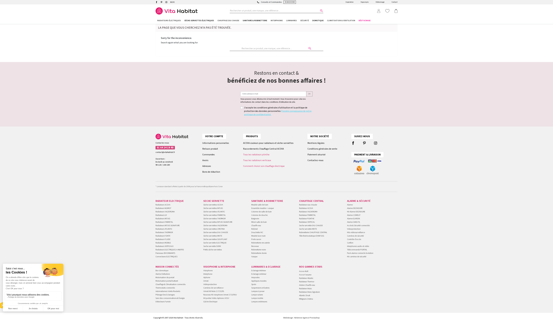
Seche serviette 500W (212, 246)
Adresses (206, 166)
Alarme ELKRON (353, 218)
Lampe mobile (257, 298)
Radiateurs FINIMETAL (164, 222)
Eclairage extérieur (258, 274)
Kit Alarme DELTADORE (356, 211)
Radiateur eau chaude (308, 204)
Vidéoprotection (210, 284)
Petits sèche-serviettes (212, 249)
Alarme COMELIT (353, 215)
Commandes (208, 154)
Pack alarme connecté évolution (360, 253)
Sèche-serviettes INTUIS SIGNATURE (217, 222)
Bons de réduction (211, 171)
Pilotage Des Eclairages (165, 294)
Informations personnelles (215, 143)
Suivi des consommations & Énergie (170, 298)
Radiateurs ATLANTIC (164, 229)
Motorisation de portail (165, 277)
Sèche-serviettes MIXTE (212, 235)
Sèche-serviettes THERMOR (214, 218)
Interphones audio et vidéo (358, 246)
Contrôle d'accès (354, 239)
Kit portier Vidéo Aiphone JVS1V (216, 298)
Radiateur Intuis (305, 288)
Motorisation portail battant (167, 281)
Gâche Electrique (210, 301)
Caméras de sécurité (355, 235)
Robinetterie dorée (259, 253)
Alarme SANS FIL (353, 222)
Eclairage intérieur (258, 270)
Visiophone (208, 270)
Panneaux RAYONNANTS (165, 253)
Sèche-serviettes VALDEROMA (215, 225)
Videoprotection (353, 229)
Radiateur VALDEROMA (308, 211)
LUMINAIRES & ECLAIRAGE (266, 267)
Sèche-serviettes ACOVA (213, 204)
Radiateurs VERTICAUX (165, 246)
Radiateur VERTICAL (307, 222)
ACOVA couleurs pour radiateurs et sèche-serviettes (268, 143)
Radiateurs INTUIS (163, 218)
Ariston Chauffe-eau (307, 285)
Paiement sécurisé (316, 154)
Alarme (350, 204)
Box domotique (162, 270)
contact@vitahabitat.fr (165, 152)
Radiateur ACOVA (306, 208)
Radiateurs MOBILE (163, 242)
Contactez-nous (315, 160)
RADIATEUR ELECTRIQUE (170, 201)
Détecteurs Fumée (163, 301)
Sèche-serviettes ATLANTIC (214, 211)
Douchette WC (257, 232)
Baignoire (255, 218)
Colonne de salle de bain (261, 211)
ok (309, 93)
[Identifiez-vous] (378, 10)
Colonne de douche (259, 215)
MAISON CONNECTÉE (167, 267)
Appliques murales (258, 281)
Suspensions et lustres (260, 287)
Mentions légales (315, 143)
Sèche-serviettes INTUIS (213, 208)
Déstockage (380, 2)
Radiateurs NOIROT (163, 208)
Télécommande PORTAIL (357, 249)
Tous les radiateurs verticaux (257, 160)
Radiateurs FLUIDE (163, 239)
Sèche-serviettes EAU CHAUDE (215, 232)
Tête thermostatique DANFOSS (311, 235)
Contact (394, 2)
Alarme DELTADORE (355, 208)
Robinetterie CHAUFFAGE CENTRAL (313, 232)
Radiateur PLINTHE (306, 218)
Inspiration (350, 2)
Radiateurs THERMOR (164, 232)
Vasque (254, 256)
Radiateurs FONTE (163, 235)
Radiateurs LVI (161, 215)
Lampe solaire (257, 294)
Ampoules (255, 277)
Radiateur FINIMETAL (307, 215)
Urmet (205, 281)
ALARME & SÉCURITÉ (359, 201)
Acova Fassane (305, 274)
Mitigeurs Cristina (306, 299)
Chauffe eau (256, 225)
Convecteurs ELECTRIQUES (166, 256)
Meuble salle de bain (259, 204)
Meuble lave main (258, 235)
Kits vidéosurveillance (356, 232)
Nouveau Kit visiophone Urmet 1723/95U (220, 294)
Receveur (255, 246)
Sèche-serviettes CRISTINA (214, 229)
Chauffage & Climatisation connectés (170, 284)
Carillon (350, 242)
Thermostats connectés (165, 287)
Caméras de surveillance (213, 287)
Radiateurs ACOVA (163, 204)
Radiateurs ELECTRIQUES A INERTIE (170, 249)
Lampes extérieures (259, 301)
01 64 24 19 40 (290, 2)
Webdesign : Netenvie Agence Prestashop (301, 317)
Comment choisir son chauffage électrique (264, 166)
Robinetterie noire (258, 249)
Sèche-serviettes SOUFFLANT (215, 239)
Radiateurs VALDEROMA (165, 211)
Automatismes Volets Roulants (168, 291)
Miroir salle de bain (259, 222)
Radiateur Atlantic (306, 278)
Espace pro (365, 2)
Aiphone (206, 277)
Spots (253, 284)
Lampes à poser (257, 291)
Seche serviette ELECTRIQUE (215, 242)
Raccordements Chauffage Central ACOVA (263, 148)
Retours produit (210, 148)
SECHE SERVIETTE (213, 201)
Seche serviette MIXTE (308, 229)
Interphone (207, 274)
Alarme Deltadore (163, 274)
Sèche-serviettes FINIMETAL (214, 215)
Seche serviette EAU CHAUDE (311, 225)
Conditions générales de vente (322, 148)
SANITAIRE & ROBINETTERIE (267, 201)
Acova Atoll (303, 271)
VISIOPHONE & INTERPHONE (219, 267)
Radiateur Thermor (306, 281)
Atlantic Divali (304, 295)
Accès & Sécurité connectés (358, 225)
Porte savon (256, 239)
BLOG (172, 2)
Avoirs (205, 160)
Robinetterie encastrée (260, 242)
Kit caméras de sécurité (356, 256)
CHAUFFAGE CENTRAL (311, 201)
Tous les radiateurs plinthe (256, 154)
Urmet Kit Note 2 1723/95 (213, 291)
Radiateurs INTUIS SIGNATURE (168, 225)
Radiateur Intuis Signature (309, 292)
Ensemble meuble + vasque (262, 208)
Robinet (254, 229)
